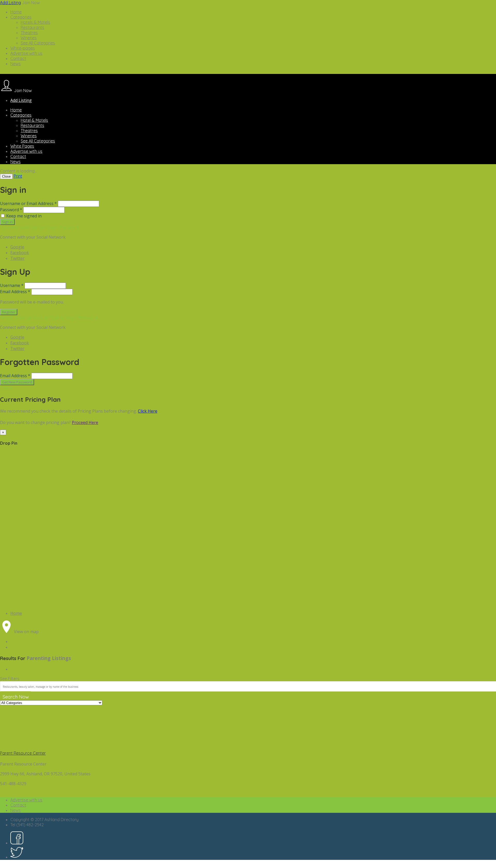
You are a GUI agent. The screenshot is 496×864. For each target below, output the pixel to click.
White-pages (22, 48)
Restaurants (32, 27)
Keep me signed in (24, 216)
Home (16, 11)
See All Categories (38, 43)
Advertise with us (26, 53)
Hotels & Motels (35, 22)
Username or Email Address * (28, 203)
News (15, 63)
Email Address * (15, 291)
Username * (12, 285)
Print (18, 176)
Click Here (147, 411)
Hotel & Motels (34, 120)
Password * (11, 210)
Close (6, 176)
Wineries (29, 37)
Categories (21, 17)
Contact (18, 58)
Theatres (29, 32)
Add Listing (10, 2)
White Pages (22, 146)
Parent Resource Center (23, 753)
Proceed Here (85, 422)
